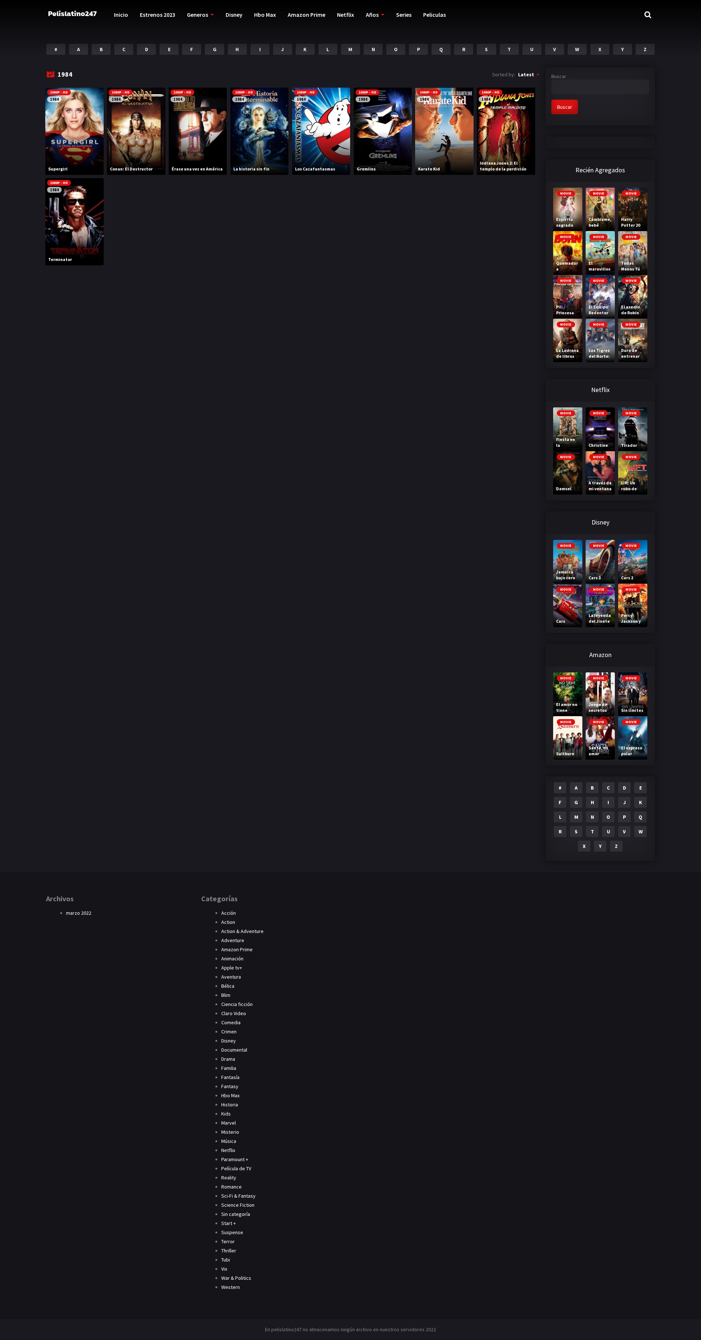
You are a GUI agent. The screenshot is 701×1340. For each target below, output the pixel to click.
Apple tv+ (231, 967)
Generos (197, 14)
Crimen (229, 1031)
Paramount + (234, 1159)
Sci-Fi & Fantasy (238, 1196)
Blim (225, 995)
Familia (228, 1068)
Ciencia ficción (237, 1004)
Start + (228, 1223)
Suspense (232, 1232)
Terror (228, 1241)
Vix (224, 1269)
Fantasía (230, 1077)
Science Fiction (237, 1205)
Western (230, 1287)
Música (228, 1141)
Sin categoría (235, 1214)
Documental (234, 1050)
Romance (231, 1186)
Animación (232, 958)
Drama (228, 1059)
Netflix (345, 14)
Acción (228, 913)
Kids (226, 1113)
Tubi (225, 1259)
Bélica (227, 986)
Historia (229, 1104)
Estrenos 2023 (157, 14)
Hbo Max (265, 14)
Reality (228, 1177)
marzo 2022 (78, 913)
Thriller (228, 1250)
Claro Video (233, 1013)
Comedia (231, 1022)
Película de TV (236, 1168)
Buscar (558, 76)
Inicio (121, 14)
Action (228, 922)
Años (372, 14)
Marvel (228, 1123)
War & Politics (236, 1278)
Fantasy (229, 1086)
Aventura (231, 977)
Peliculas (434, 14)
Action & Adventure (242, 931)
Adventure (232, 940)
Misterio (230, 1132)
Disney (234, 14)
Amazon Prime (306, 14)
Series (403, 14)
